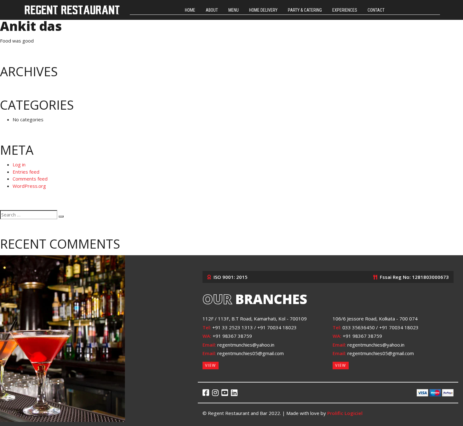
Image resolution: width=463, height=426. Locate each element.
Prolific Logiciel (345, 413)
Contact (376, 10)
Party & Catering (305, 10)
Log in (19, 164)
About (212, 10)
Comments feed (30, 179)
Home (190, 10)
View (210, 365)
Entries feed (26, 172)
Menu (233, 10)
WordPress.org (29, 186)
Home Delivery (263, 10)
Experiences (344, 10)
